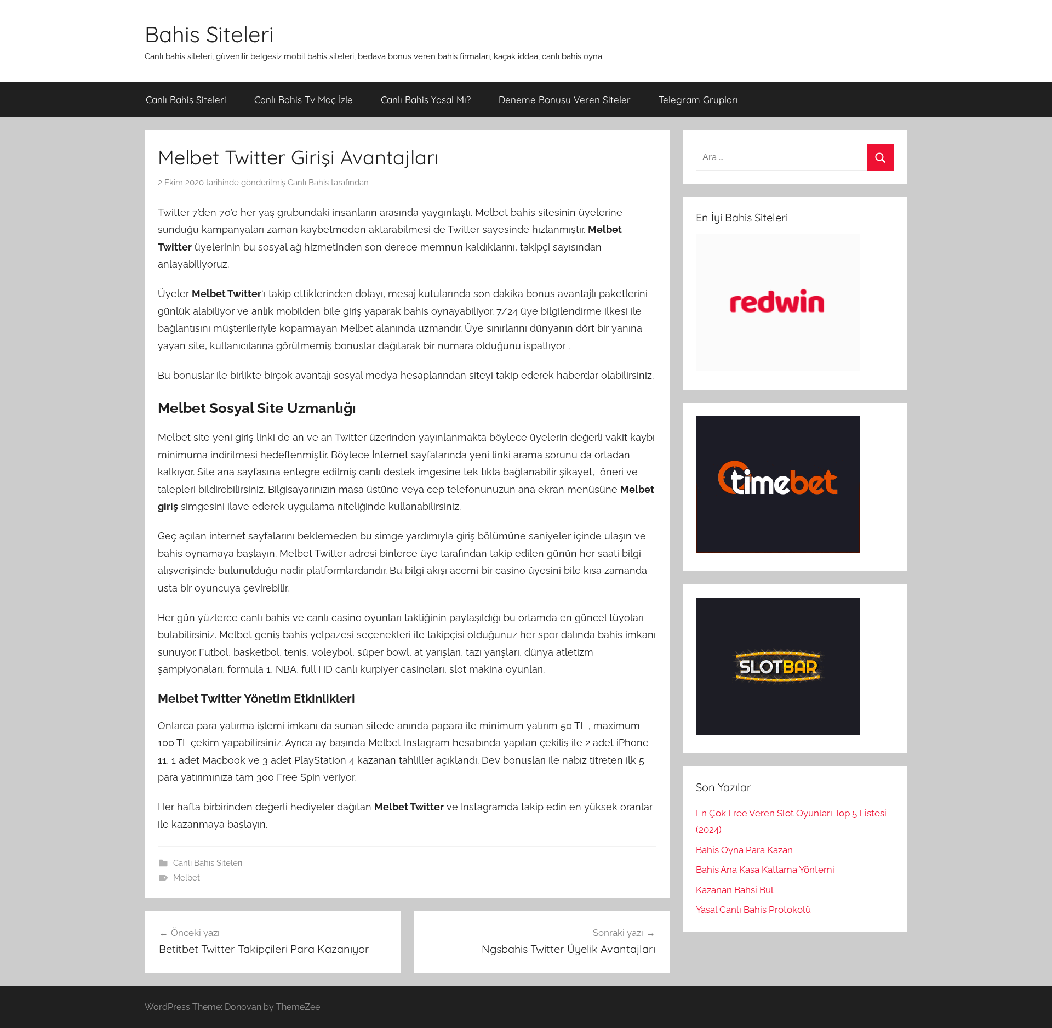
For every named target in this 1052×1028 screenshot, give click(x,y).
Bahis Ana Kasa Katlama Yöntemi (765, 869)
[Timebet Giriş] (778, 549)
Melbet (186, 878)
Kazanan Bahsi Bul (735, 889)
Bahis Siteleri (209, 34)
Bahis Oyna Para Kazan (744, 849)
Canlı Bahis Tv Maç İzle (303, 99)
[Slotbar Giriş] (778, 731)
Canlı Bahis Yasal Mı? (426, 99)
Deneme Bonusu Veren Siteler (565, 99)
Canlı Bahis (308, 183)
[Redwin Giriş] (778, 367)
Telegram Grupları (698, 99)
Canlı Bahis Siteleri (186, 99)
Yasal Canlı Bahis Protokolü (753, 909)
